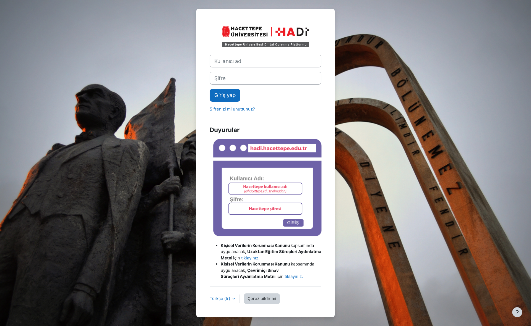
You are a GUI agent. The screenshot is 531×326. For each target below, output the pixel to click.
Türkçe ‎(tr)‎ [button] (220, 298)
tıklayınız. (250, 258)
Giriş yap (225, 95)
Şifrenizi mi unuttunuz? (232, 109)
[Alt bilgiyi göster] (517, 312)
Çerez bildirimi (262, 298)
